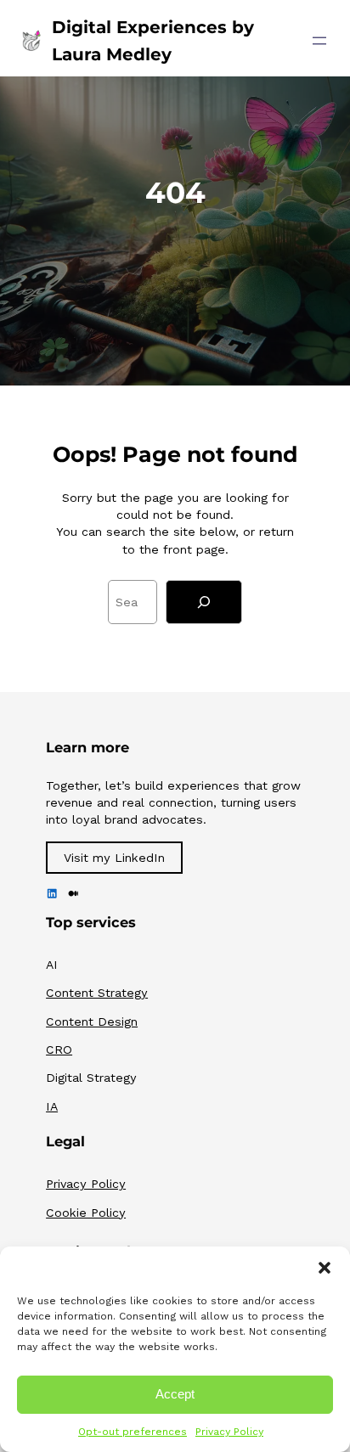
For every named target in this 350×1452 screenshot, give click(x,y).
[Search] (204, 602)
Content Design (92, 1021)
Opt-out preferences (132, 1432)
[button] (324, 1267)
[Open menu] (319, 41)
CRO (59, 1049)
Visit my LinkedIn (114, 857)
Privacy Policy (229, 1432)
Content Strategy (97, 992)
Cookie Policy (86, 1212)
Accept (175, 1394)
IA (52, 1106)
